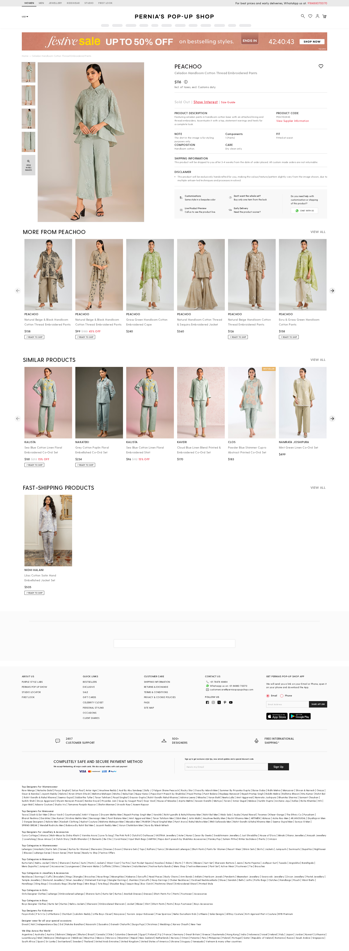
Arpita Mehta (186, 800)
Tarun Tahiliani (103, 797)
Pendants (230, 876)
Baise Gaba (259, 790)
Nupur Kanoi (142, 793)
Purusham (309, 814)
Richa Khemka (308, 800)
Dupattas (307, 849)
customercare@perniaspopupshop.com (231, 689)
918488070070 (317, 3)
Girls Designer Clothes (34, 893)
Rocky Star (187, 790)
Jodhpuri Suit (269, 862)
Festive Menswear (197, 866)
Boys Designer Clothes (34, 904)
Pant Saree (74, 852)
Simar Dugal (239, 800)
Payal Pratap (194, 793)
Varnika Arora (89, 835)
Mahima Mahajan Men (111, 821)
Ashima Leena (188, 797)
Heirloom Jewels (213, 876)
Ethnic (116, 866)
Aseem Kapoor (141, 804)
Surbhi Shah (28, 800)
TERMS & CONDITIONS (156, 692)
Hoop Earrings (159, 880)
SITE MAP (149, 707)
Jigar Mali (27, 804)
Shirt (147, 904)
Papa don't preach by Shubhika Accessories (182, 839)
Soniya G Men (302, 821)
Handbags (285, 880)
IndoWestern (140, 866)
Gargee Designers (33, 821)
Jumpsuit (44, 866)
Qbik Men (181, 818)
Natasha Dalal (45, 790)
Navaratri (91, 924)
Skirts (260, 849)
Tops (142, 849)
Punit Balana (211, 793)
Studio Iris (60, 804)
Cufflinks (106, 866)
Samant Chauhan (309, 797)
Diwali (25, 924)
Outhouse (148, 835)
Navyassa (119, 914)
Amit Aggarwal (244, 797)
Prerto (262, 839)
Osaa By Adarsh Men (206, 790)
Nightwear (320, 849)
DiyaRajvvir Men (317, 818)
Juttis (249, 880)
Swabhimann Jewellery (227, 835)
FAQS (147, 702)
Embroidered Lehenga (71, 893)
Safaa (295, 800)
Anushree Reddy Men (214, 818)
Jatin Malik (195, 818)
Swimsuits (294, 849)
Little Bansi (54, 914)
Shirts (54, 862)
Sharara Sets (130, 849)
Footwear (241, 866)
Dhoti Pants (198, 849)
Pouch (296, 880)
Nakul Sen (128, 793)
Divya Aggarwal (46, 800)
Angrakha (294, 862)
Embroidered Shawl (186, 883)
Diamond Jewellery (53, 880)
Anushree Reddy (108, 790)
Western (126, 866)
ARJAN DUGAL (298, 818)
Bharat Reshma (30, 818)
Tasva (25, 814)
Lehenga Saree (42, 852)
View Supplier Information (292, 120)
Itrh (320, 800)
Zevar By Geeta (203, 835)
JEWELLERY (55, 2)
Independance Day (47, 924)
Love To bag (106, 835)
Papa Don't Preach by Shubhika (168, 793)
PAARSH (146, 821)
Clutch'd (136, 835)
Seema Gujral (65, 797)
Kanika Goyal (92, 800)
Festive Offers (107, 852)
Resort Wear (234, 849)
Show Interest (205, 102)
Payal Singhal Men (162, 821)
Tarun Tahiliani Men (163, 818)
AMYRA (152, 839)
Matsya (218, 800)
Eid (61, 924)
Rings (69, 876)
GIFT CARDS (89, 697)
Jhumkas (133, 880)
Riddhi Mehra (273, 793)
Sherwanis (96, 849)
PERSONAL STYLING (93, 707)
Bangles (78, 876)
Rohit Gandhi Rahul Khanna (163, 797)
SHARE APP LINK (318, 704)
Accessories (57, 866)
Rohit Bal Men (210, 814)
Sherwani (65, 862)
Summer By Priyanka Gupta (235, 790)
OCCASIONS (89, 712)
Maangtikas (117, 876)
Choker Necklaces (179, 880)
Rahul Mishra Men (198, 821)
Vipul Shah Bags (137, 839)
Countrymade (72, 814)
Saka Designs (217, 914)
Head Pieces (155, 876)
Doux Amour (45, 839)
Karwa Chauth (181, 924)
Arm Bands (186, 876)
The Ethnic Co (294, 814)
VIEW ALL (318, 232)
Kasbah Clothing (69, 821)
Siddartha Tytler (84, 797)
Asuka (237, 814)
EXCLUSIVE (89, 687)
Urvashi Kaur (124, 804)
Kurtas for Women (79, 849)
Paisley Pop (214, 839)
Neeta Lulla (228, 797)
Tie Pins (126, 862)
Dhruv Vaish (56, 814)
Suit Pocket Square (142, 862)
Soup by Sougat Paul (130, 800)
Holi (33, 924)
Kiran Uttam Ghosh (79, 793)
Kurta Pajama (252, 862)
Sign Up (278, 766)
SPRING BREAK (30, 825)
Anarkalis (39, 849)
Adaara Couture (44, 804)
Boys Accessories (203, 904)
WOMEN (29, 2)
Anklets (198, 876)
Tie (250, 866)
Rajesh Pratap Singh (253, 793)
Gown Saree (59, 852)
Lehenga (52, 893)
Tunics (160, 849)
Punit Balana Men (117, 818)
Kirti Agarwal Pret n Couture (260, 914)
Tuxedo (283, 862)
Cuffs (49, 876)
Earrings (39, 876)
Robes (169, 862)
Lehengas (27, 849)
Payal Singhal (120, 797)
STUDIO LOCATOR (31, 692)
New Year (196, 924)
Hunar (189, 835)
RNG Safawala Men (220, 821)
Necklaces (27, 876)
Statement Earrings (95, 880)
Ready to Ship (90, 852)
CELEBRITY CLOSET (93, 702)
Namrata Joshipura (265, 797)
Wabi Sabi (226, 814)
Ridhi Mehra (274, 790)
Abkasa (266, 818)
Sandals (232, 880)
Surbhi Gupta (265, 800)
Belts (241, 880)
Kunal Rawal (249, 814)
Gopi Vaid (149, 800)
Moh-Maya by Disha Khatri (65, 835)
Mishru (116, 793)
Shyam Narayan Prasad (70, 800)
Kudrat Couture (89, 821)
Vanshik (157, 814)
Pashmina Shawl (164, 883)
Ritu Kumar (307, 793)
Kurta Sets (51, 849)
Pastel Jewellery (315, 876)
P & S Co (40, 914)
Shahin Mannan (106, 804)
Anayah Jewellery (316, 835)
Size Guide (228, 102)
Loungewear (73, 866)
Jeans (240, 862)
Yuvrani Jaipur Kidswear (140, 914)
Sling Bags (41, 883)
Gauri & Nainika (30, 793)
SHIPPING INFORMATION (157, 681)
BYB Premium (285, 914)
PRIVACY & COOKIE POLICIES (160, 697)
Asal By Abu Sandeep (130, 790)
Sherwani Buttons (224, 862)
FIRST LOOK (105, 2)
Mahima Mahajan (101, 793)
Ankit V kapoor (90, 814)
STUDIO (89, 2)
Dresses (108, 849)
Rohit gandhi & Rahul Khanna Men (182, 814)
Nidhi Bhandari (79, 839)
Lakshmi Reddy (82, 914)
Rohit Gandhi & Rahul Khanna (40, 797)
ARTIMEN (255, 818)
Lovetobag (30, 839)
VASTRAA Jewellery (165, 835)
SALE (85, 692)
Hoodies (159, 862)
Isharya (44, 835)
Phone (288, 695)
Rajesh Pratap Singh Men (137, 814)
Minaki (281, 835)
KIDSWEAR (73, 2)
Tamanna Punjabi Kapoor (82, 804)
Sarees (63, 849)
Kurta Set (108, 893)
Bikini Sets (249, 849)
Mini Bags (90, 883)
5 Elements (96, 839)
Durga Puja (138, 924)
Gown (118, 849)
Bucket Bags (76, 883)
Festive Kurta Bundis (160, 866)
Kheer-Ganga (276, 814)
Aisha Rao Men (280, 818)
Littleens (203, 914)
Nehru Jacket (42, 862)
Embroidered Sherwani (112, 904)
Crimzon (272, 839)
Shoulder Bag (117, 883)
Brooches (260, 866)
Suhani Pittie (230, 839)
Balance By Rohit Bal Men (80, 825)
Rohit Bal (320, 793)
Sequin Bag (132, 883)
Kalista (63, 793)
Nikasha (202, 797)
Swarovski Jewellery (273, 876)
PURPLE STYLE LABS (32, 681)
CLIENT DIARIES (91, 718)
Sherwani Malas (91, 866)
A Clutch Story (61, 839)
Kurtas (75, 862)
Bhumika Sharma (288, 797)
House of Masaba (167, 800)
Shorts (178, 862)
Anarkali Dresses (133, 893)
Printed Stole (206, 883)
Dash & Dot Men (39, 814)
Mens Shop (180, 866)
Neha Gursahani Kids (185, 914)
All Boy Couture (234, 914)
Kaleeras (131, 876)
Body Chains (171, 876)
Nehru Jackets (77, 904)
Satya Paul (78, 790)
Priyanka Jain (109, 800)
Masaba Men (133, 821)
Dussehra (103, 924)
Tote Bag (103, 883)
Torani (227, 800)
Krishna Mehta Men (76, 818)
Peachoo (188, 66)
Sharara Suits (93, 893)
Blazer (139, 904)
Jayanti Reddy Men (106, 825)
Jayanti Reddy (49, 793)
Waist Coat (113, 862)
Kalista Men (52, 821)
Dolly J (147, 790)
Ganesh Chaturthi (120, 924)
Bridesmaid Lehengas (178, 849)
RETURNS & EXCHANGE (156, 687)
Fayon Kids (28, 914)
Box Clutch (147, 883)
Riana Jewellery (296, 835)
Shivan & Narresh (305, 790)
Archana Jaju (282, 800)
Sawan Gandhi (203, 800)
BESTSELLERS (90, 681)
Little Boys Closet (102, 914)
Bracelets (59, 876)
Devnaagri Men (97, 818)
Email (274, 695)
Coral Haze (120, 839)
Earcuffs (142, 876)
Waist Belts (308, 880)
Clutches (273, 880)
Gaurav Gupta (138, 797)
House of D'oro (268, 835)
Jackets (269, 849)
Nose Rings (103, 876)
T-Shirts (188, 862)
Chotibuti (67, 914)
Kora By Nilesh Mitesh (157, 825)
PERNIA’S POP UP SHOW (34, 687)
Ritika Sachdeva (247, 839)
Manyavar (288, 790)
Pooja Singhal (62, 790)
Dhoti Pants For (162, 893)
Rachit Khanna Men (238, 818)
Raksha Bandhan (74, 924)
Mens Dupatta (29, 866)
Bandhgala (308, 862)
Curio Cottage (30, 835)
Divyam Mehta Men (111, 814)
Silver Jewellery (74, 880)
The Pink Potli (122, 835)
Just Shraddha (250, 835)
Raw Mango (28, 790)
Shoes (222, 880)
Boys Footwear (183, 904)
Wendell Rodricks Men (52, 825)
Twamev (262, 814)
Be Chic (108, 839)
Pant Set (214, 866)
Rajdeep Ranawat (229, 793)
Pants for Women (216, 849)
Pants (91, 862)
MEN (41, 2)
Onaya (320, 790)
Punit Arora (180, 821)
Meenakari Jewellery (248, 876)
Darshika (45, 818)
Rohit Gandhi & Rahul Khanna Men (252, 821)
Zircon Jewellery (295, 876)
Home (25, 55)
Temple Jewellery (31, 880)
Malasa (252, 800)
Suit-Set (208, 862)
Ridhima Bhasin (290, 793)
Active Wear (227, 866)
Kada (215, 880)
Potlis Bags (260, 880)
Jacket (130, 904)
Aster (181, 835)
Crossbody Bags (58, 883)
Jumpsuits (281, 849)
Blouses (28, 852)
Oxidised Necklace (201, 880)
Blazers (198, 862)
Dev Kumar (58, 818)
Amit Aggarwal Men (140, 818)
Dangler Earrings (117, 880)
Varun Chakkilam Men (131, 825)
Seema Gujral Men (283, 821)
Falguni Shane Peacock (166, 790)
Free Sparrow (163, 914)
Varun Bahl (214, 797)
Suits (83, 862)
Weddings (165, 924)
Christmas (152, 924)
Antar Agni (91, 790)
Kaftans (151, 849)
